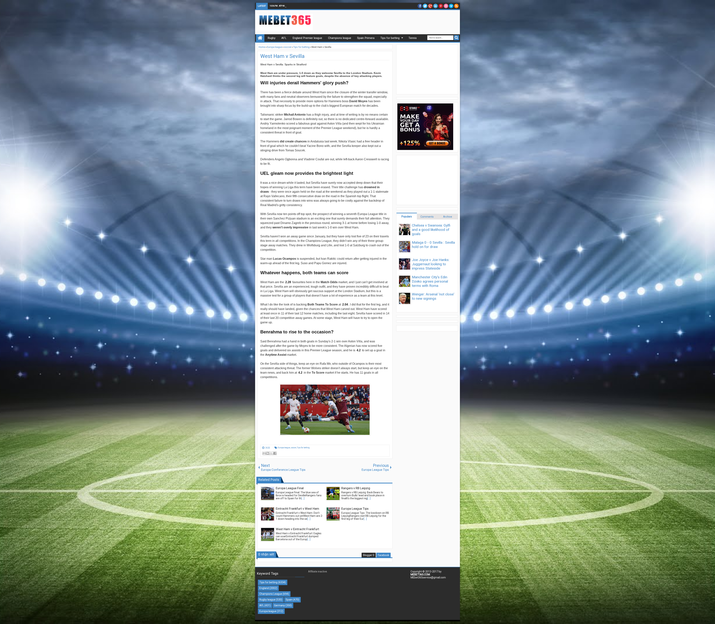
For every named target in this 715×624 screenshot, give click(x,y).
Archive (447, 216)
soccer (293, 448)
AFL (261, 605)
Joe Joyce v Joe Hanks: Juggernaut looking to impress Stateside (430, 264)
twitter (425, 6)
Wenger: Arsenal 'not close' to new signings (433, 296)
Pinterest (440, 6)
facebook (420, 6)
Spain (289, 599)
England (264, 588)
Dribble (446, 6)
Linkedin (435, 6)
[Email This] (264, 453)
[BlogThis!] (268, 453)
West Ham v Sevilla (282, 56)
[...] (302, 498)
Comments (427, 216)
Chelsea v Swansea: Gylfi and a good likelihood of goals (431, 229)
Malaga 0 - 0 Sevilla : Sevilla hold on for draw (433, 244)
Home (260, 38)
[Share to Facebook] (275, 453)
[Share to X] (271, 453)
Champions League (270, 593)
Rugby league (267, 599)
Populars (406, 216)
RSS (456, 6)
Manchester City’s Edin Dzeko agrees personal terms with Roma (430, 281)
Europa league (284, 448)
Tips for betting (303, 448)
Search (456, 37)
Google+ (430, 6)
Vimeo (451, 6)
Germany (279, 605)
